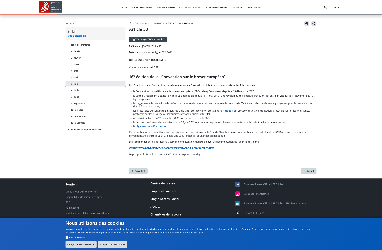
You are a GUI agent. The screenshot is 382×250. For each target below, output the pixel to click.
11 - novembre (78, 116)
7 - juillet (75, 90)
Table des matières (80, 44)
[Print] (306, 23)
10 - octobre (77, 109)
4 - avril (74, 70)
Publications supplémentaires (86, 129)
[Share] (313, 23)
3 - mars (75, 64)
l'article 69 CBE (228, 110)
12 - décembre (78, 122)
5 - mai (74, 77)
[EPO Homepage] (50, 7)
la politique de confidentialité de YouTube (161, 232)
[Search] (326, 7)
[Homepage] (130, 23)
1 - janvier (76, 51)
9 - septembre (78, 103)
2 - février (76, 57)
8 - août (75, 96)
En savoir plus (196, 232)
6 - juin (74, 83)
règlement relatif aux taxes (151, 126)
